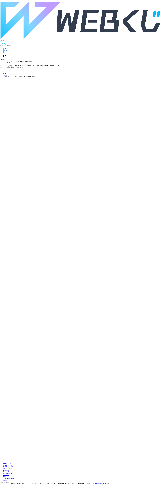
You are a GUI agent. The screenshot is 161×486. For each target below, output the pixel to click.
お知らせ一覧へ (4, 71)
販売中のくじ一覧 (7, 463)
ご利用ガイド (7, 48)
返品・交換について (7, 473)
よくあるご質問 (6, 471)
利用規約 (5, 476)
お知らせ (7, 50)
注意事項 (5, 480)
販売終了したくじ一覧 (8, 466)
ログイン (6, 52)
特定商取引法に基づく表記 (9, 478)
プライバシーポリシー (8, 468)
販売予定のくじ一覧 (7, 465)
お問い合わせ (6, 475)
